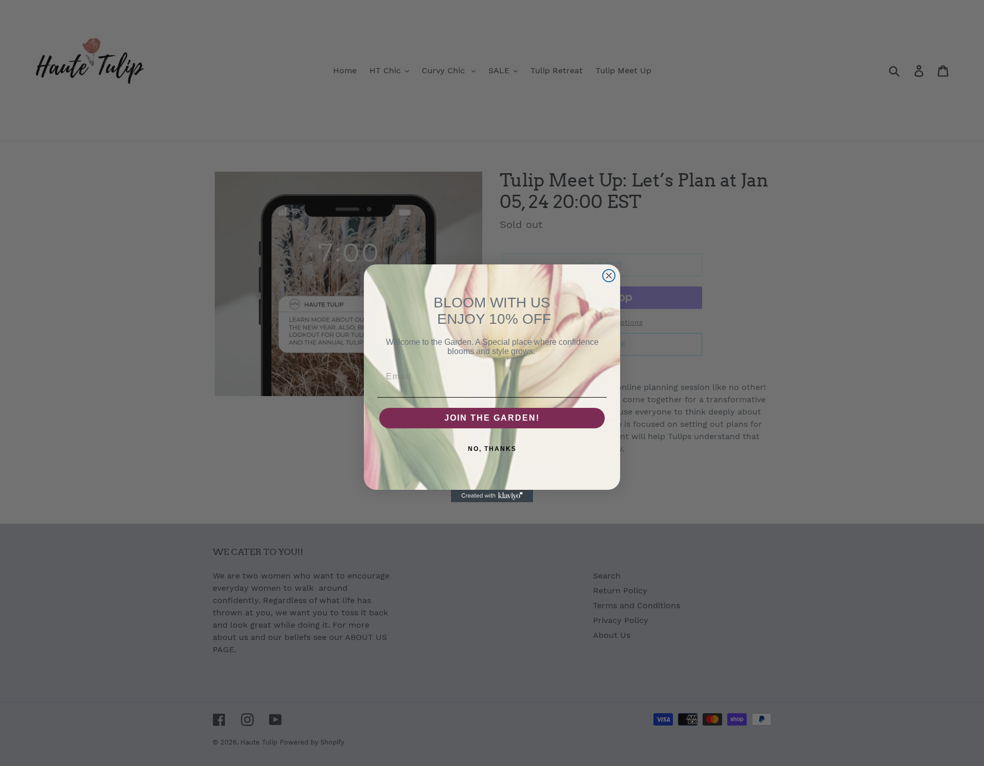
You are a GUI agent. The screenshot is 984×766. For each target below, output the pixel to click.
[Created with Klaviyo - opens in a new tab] (492, 496)
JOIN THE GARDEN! (492, 417)
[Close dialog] (609, 276)
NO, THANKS (492, 448)
